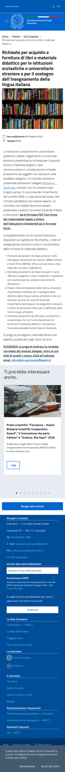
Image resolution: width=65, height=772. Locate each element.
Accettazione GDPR (17, 578)
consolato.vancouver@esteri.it (32, 544)
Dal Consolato (31, 36)
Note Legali (18, 588)
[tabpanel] (32, 437)
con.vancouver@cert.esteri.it (28, 550)
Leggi (15, 465)
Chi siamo (12, 681)
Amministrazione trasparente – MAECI (28, 720)
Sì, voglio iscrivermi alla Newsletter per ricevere (30, 597)
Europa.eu (17, 666)
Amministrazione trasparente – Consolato (30, 714)
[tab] (16, 493)
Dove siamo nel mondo (19, 645)
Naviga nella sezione (32, 506)
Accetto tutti (50, 766)
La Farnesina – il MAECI (20, 625)
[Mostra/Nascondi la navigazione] (7, 21)
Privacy (10, 588)
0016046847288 (20, 537)
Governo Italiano (11, 6)
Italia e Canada (15, 688)
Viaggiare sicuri (15, 638)
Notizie (16, 36)
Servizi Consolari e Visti (19, 695)
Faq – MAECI (14, 732)
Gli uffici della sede (17, 557)
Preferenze (27, 766)
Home (5, 36)
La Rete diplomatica (18, 631)
